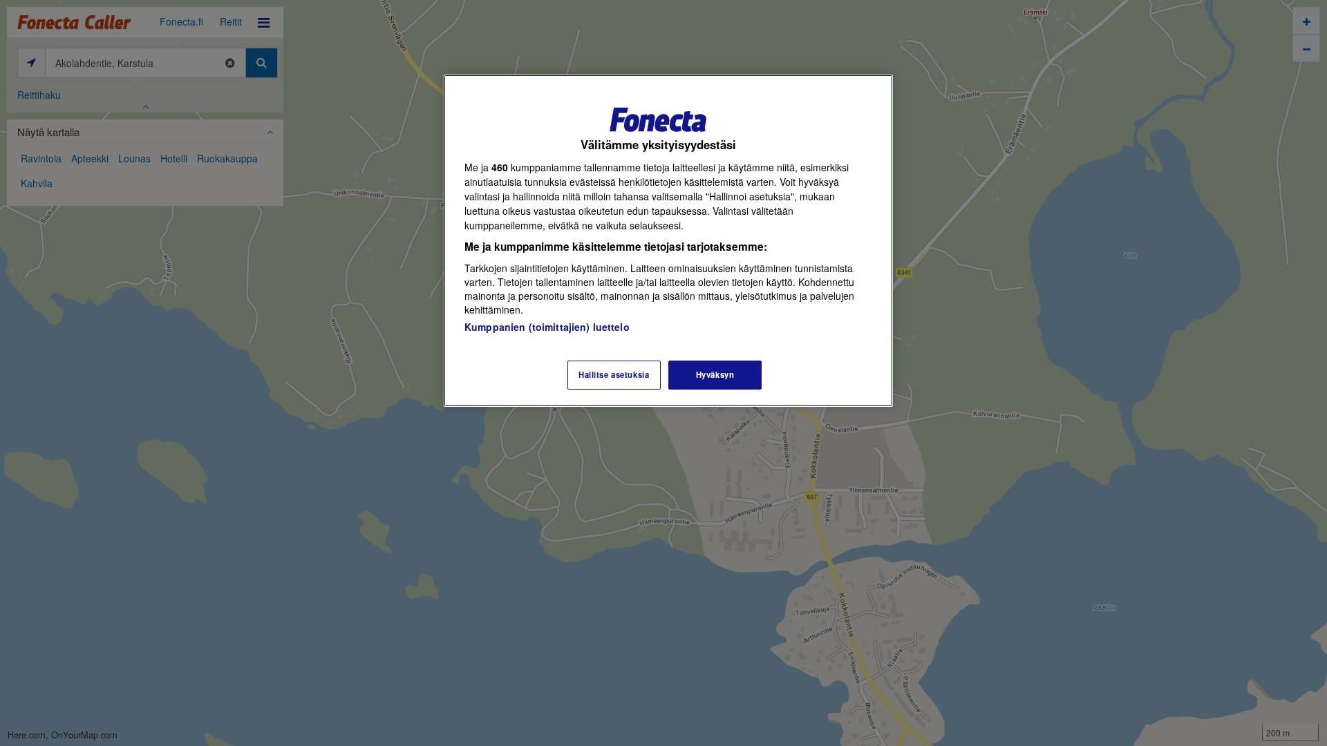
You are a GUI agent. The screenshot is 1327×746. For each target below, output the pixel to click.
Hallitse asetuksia (613, 374)
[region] (668, 241)
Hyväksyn (715, 374)
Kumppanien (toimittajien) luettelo (547, 327)
